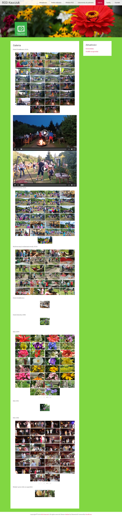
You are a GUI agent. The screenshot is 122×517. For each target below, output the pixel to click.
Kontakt (117, 2)
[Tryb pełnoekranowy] (74, 149)
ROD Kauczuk (11, 2)
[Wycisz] (72, 149)
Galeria (100, 2)
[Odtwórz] (15, 149)
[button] (44, 133)
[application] (45, 133)
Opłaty (108, 2)
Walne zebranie (56, 2)
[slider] (43, 149)
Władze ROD (70, 2)
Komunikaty (90, 49)
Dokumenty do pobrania (85, 2)
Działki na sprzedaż (92, 51)
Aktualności (43, 2)
